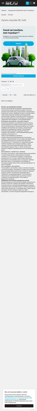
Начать (18, 43)
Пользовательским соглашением (14, 397)
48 (13, 81)
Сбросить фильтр (29, 95)
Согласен (19, 405)
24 (10, 81)
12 (8, 81)
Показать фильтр (18, 76)
